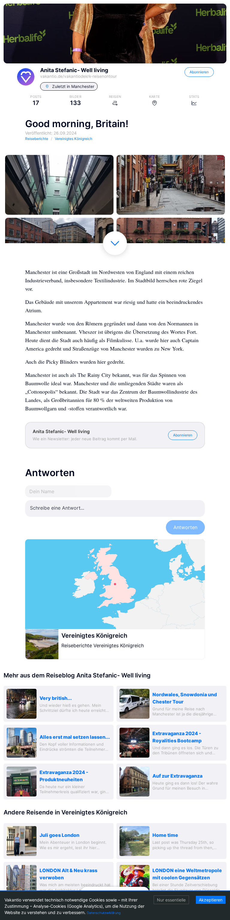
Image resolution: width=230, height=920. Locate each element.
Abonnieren (199, 72)
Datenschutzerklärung (104, 913)
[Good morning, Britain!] (59, 185)
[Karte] (115, 584)
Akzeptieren (211, 899)
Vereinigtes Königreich (94, 635)
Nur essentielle (171, 899)
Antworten (185, 527)
